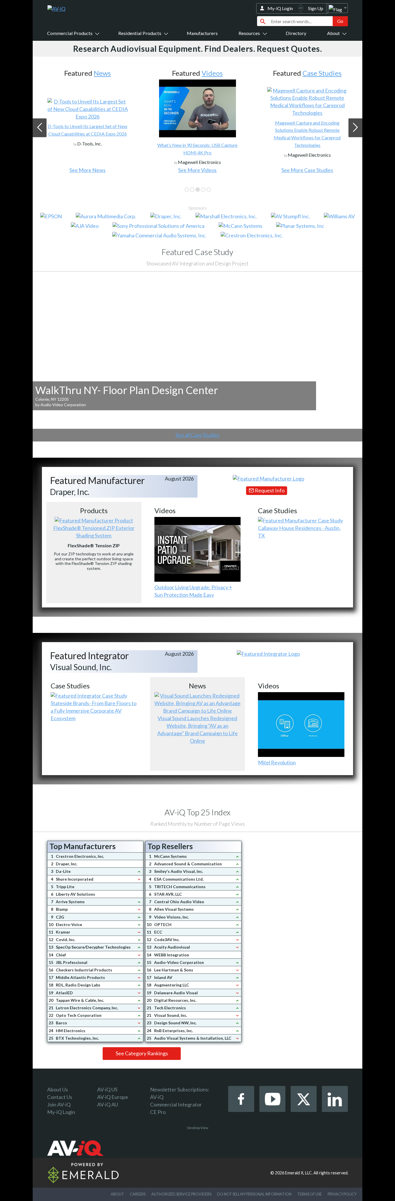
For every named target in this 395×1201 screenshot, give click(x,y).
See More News (87, 170)
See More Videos (197, 170)
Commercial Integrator (176, 1104)
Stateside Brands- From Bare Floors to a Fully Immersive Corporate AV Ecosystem (93, 710)
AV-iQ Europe (112, 1097)
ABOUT (117, 1194)
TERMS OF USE (309, 1194)
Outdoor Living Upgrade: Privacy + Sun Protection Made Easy (193, 591)
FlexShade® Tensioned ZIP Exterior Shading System (93, 532)
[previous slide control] (40, 127)
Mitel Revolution (277, 762)
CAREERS (137, 1194)
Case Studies (322, 73)
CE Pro (158, 1112)
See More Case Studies (307, 170)
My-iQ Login (280, 8)
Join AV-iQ (59, 1104)
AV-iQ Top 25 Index (197, 812)
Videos (212, 73)
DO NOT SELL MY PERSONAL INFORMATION (254, 1194)
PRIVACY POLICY (342, 1194)
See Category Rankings (142, 1053)
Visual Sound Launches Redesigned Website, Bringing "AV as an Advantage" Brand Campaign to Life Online (197, 729)
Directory (296, 33)
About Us (57, 1089)
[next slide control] (355, 127)
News (102, 73)
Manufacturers (202, 33)
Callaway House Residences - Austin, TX (299, 532)
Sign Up (315, 8)
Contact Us (59, 1097)
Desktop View (197, 1128)
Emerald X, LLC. (299, 1172)
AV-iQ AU (107, 1104)
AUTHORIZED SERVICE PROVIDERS (181, 1194)
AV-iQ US (107, 1089)
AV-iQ (156, 1097)
